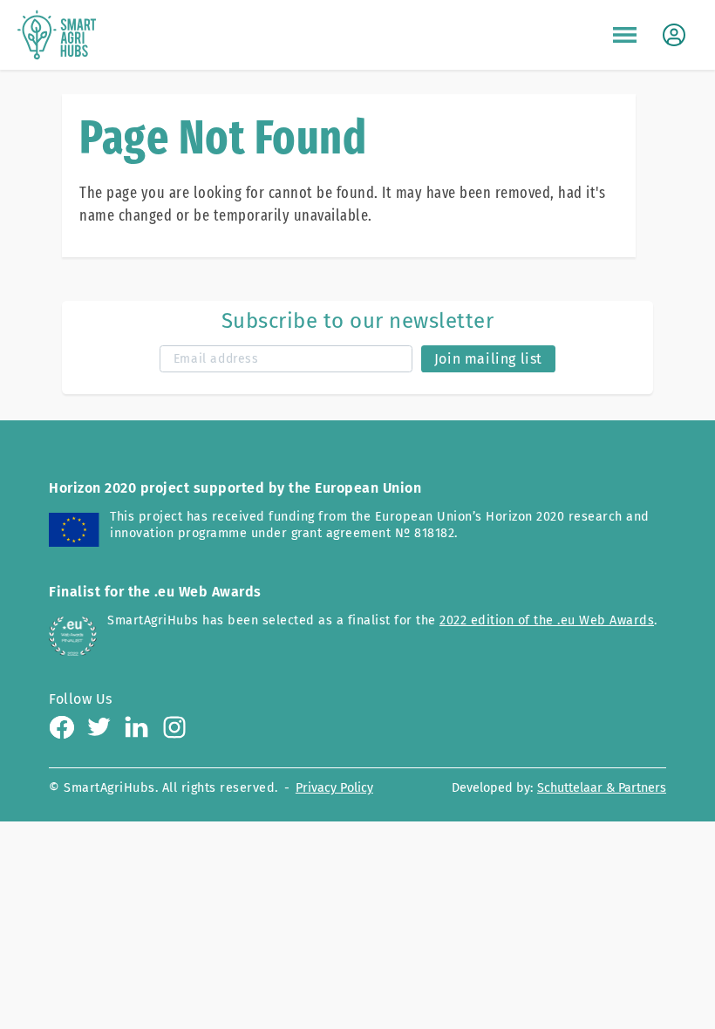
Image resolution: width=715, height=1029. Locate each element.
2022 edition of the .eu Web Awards (546, 620)
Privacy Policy (334, 787)
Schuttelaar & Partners (601, 787)
